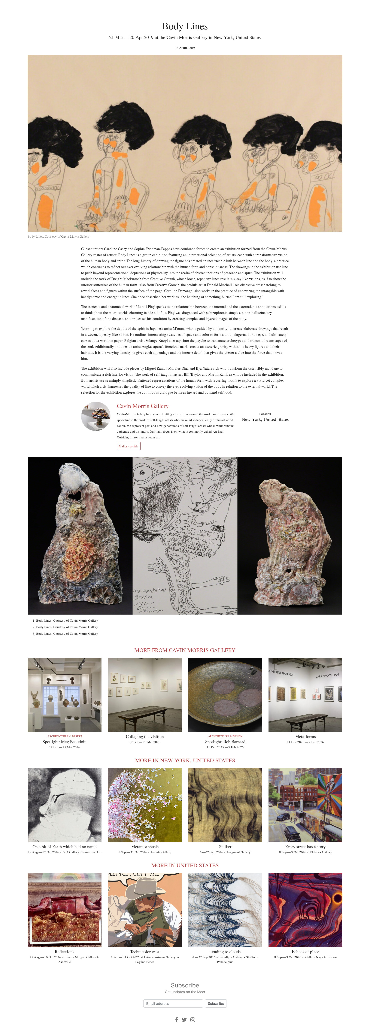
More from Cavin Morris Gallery (185, 650)
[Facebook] (176, 1019)
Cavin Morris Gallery (143, 406)
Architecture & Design (65, 736)
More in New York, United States (185, 760)
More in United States (185, 865)
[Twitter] (184, 1019)
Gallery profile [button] (129, 446)
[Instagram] (193, 1019)
